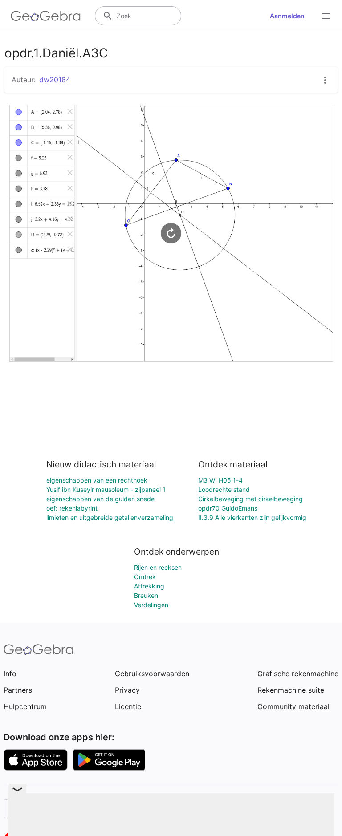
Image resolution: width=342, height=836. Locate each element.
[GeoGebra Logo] (46, 16)
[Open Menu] (326, 16)
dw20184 (54, 79)
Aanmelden (287, 16)
